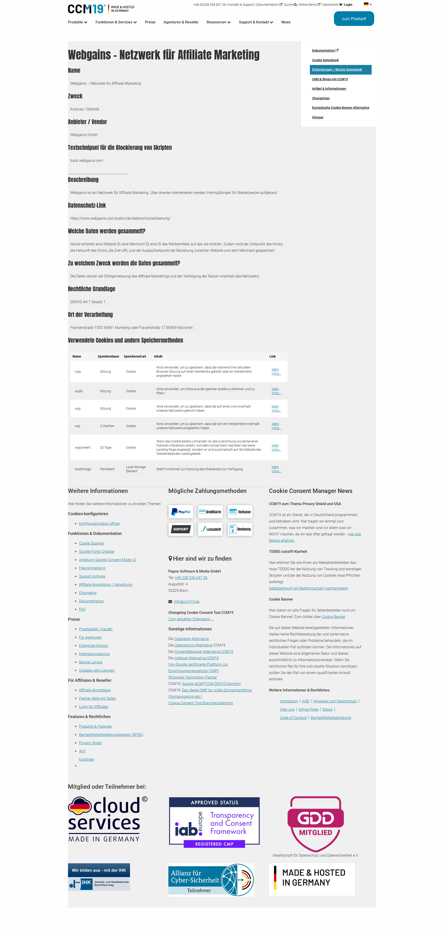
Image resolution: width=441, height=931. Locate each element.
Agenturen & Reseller (181, 22)
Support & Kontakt (254, 22)
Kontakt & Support (241, 4)
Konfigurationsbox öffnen (99, 523)
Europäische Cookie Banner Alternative (340, 107)
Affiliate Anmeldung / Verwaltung (105, 584)
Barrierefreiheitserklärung (331, 718)
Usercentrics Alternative (193, 645)
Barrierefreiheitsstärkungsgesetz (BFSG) (111, 734)
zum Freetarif (354, 18)
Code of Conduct (293, 718)
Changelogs (321, 98)
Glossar (317, 117)
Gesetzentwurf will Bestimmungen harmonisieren (308, 588)
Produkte (76, 22)
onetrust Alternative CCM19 (196, 658)
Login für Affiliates (93, 707)
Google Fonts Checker (96, 551)
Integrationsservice (94, 654)
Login (347, 4)
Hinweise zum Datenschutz (335, 701)
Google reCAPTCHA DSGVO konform (211, 684)
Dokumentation (267, 4)
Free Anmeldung (92, 568)
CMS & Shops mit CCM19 (330, 79)
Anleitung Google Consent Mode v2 (107, 560)
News (286, 22)
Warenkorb (330, 4)
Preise (150, 22)
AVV (82, 751)
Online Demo (307, 4)
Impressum (289, 701)
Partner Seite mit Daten (97, 698)
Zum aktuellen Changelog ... (191, 619)
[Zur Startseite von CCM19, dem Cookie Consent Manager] (101, 8)
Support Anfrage (92, 576)
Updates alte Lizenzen (97, 670)
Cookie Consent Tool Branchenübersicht (200, 703)
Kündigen (86, 759)
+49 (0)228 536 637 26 (209, 4)
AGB (305, 701)
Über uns (287, 709)
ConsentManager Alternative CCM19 (203, 651)
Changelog (87, 593)
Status (327, 709)
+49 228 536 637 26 (191, 578)
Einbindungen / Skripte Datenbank (337, 69)
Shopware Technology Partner (192, 677)
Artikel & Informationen (329, 88)
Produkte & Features (95, 726)
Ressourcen (217, 22)
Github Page (308, 709)
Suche (289, 4)
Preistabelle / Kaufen (96, 629)
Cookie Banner (333, 617)
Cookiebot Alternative (191, 639)
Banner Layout (90, 662)
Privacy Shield (90, 743)
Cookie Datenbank (325, 60)
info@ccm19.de (186, 601)
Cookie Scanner (91, 543)
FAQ (82, 609)
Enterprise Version (93, 645)
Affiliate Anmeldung (95, 690)
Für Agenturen (90, 637)
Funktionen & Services (114, 22)
